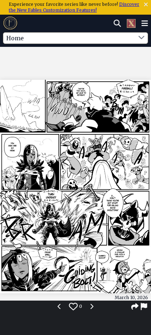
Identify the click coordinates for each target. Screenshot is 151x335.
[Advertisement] (75, 62)
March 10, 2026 (131, 297)
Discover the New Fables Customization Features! (74, 7)
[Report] (144, 306)
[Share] (135, 306)
